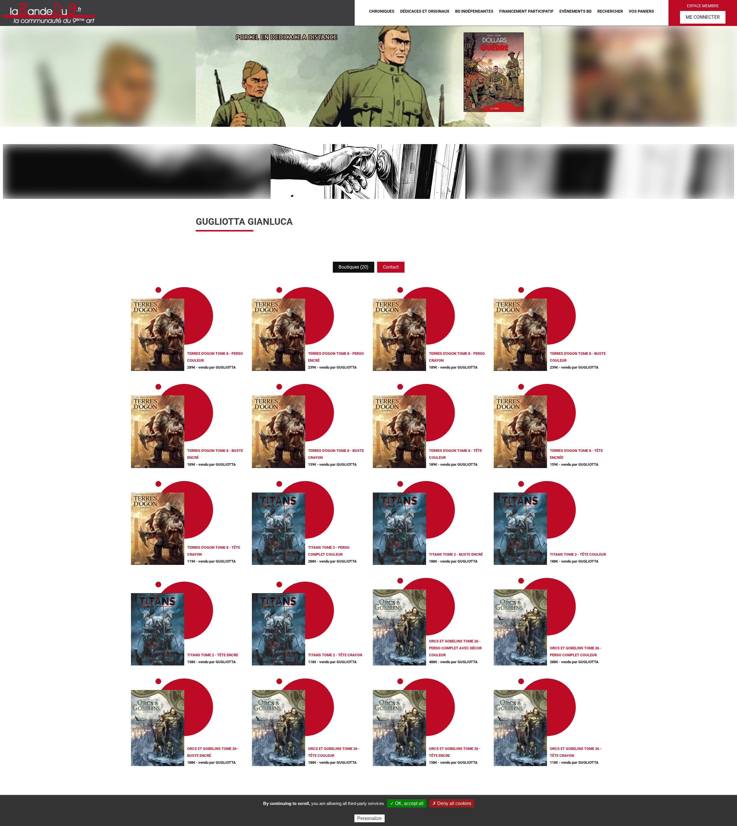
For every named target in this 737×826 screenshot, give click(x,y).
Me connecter (703, 17)
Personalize (369, 818)
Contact (391, 267)
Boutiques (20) (353, 267)
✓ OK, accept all (406, 803)
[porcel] (368, 76)
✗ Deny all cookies (451, 803)
